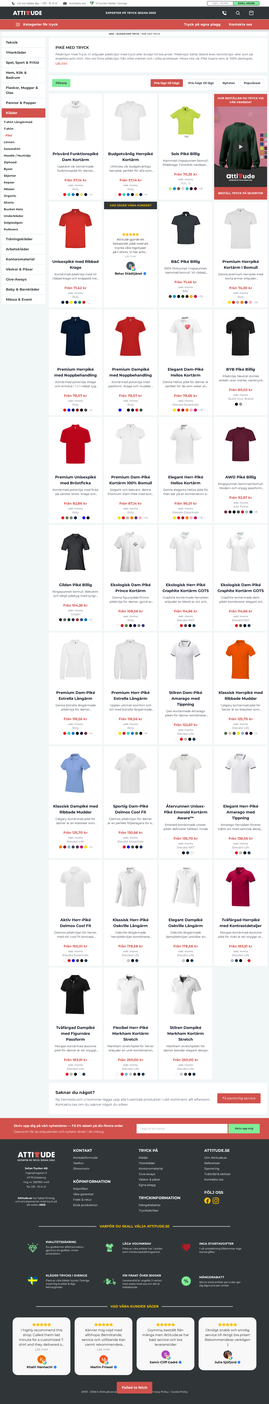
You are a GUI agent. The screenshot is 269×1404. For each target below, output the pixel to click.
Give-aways (147, 1174)
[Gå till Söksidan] (238, 13)
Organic (10, 196)
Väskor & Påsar (19, 269)
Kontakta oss (213, 1179)
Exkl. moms (246, 3)
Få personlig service (239, 1098)
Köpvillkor (80, 1189)
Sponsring (211, 1168)
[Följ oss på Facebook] (207, 1200)
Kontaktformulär (85, 1158)
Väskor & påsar (149, 1179)
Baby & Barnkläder (22, 289)
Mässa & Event (19, 299)
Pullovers (11, 229)
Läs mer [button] (130, 256)
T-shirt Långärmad (18, 122)
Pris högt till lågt (201, 83)
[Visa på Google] (130, 266)
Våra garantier (83, 1194)
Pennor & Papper (21, 103)
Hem (111, 33)
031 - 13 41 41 (38, 1186)
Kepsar (9, 182)
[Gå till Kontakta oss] (224, 13)
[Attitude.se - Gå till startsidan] (27, 13)
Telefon (78, 1163)
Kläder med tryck (127, 33)
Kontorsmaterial (20, 259)
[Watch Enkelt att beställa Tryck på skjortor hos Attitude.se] (240, 147)
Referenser (212, 1163)
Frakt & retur (82, 1199)
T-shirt (8, 129)
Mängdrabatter (150, 1205)
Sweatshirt (12, 149)
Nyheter (229, 83)
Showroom (81, 1168)
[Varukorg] (251, 13)
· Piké (8, 135)
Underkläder (13, 216)
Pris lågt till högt (166, 83)
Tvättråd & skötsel (217, 1174)
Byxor (8, 169)
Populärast (252, 83)
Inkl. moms (220, 3)
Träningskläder (19, 239)
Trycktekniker (149, 1210)
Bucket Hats (13, 209)
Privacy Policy (160, 1391)
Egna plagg (147, 1185)
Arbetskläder (17, 249)
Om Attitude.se (215, 1158)
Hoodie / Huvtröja (17, 155)
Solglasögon (13, 223)
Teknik (12, 42)
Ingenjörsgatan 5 (36, 1172)
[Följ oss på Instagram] (216, 1200)
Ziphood (10, 162)
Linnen (9, 142)
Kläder (11, 113)
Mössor (9, 189)
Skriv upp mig (244, 1128)
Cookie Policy (179, 1391)
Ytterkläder (16, 53)
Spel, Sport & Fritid (22, 63)
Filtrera (61, 83)
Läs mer (61, 63)
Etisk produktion (85, 1205)
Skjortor (10, 176)
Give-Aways (16, 279)
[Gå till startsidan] (36, 1156)
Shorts (9, 202)
